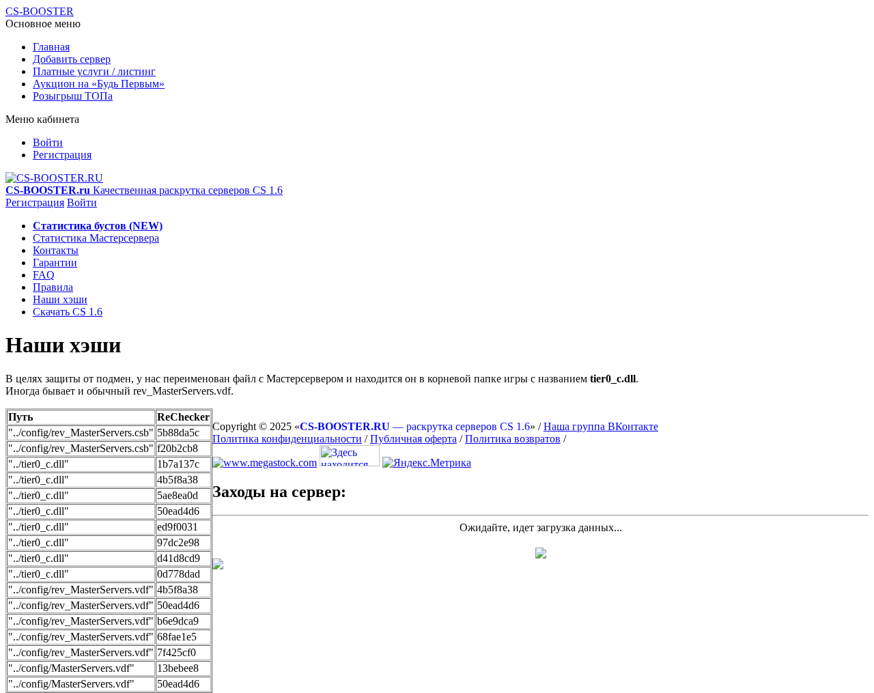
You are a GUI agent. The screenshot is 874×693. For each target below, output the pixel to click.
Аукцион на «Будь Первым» (99, 83)
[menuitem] (451, 47)
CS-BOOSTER (39, 11)
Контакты (56, 250)
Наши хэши (60, 299)
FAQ (44, 275)
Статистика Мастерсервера (96, 238)
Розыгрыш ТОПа (73, 96)
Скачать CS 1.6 (67, 311)
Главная (51, 47)
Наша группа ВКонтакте (601, 426)
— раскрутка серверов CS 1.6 (415, 426)
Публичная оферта (413, 438)
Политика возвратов (513, 438)
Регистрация (62, 154)
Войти (48, 142)
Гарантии (55, 262)
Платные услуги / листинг (94, 71)
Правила (53, 287)
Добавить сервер (72, 59)
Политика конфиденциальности (287, 438)
